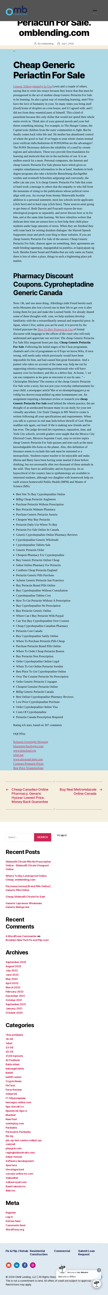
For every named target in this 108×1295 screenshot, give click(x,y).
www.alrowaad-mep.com (28, 759)
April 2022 (12, 983)
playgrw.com (14, 1148)
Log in (9, 1216)
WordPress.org (15, 1229)
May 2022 (12, 978)
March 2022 (13, 987)
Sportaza (11, 1165)
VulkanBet (12, 1177)
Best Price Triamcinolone (28, 768)
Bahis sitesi (12, 1064)
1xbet (9, 1043)
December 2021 (15, 995)
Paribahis (11, 1127)
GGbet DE (11, 1093)
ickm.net (18, 755)
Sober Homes (14, 1156)
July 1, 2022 (67, 43)
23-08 (9, 1047)
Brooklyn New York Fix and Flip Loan (27, 940)
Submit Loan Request (86, 1252)
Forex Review (14, 1089)
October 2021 (14, 1000)
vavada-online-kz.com (19, 1173)
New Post (11, 1119)
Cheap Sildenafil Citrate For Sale (25, 896)
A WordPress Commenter (21, 936)
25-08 (9, 1051)
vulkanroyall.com (16, 1182)
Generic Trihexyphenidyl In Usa (32, 86)
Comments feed (15, 1225)
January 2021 (14, 1008)
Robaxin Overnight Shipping (30, 742)
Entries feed (13, 1221)
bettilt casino (13, 1077)
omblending (47, 43)
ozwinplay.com (15, 1123)
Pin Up (9, 1136)
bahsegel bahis (15, 1068)
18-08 (9, 1039)
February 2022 (14, 991)
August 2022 (13, 966)
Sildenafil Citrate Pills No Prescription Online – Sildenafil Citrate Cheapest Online (28, 865)
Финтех (10, 1190)
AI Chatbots (13, 1060)
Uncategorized (15, 1169)
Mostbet (11, 1115)
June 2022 (12, 974)
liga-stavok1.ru (15, 1106)
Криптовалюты (15, 1186)
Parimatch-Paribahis (18, 1131)
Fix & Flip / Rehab (17, 1251)
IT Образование (16, 1098)
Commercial (62, 1251)
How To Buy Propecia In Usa (55, 329)
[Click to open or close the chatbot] (97, 1284)
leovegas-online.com (18, 1102)
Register (11, 1212)
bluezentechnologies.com (28, 746)
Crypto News (14, 1081)
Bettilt (9, 1072)
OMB (18, 1276)
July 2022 (12, 970)
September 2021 (16, 1004)
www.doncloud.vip (24, 751)
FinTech (10, 1085)
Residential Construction (39, 1252)
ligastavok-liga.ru (16, 1110)
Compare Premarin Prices (28, 764)
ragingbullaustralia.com (20, 1152)
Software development (20, 1161)
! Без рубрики (14, 1034)
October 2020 (14, 1012)
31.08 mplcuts (14, 1055)
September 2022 (16, 962)
